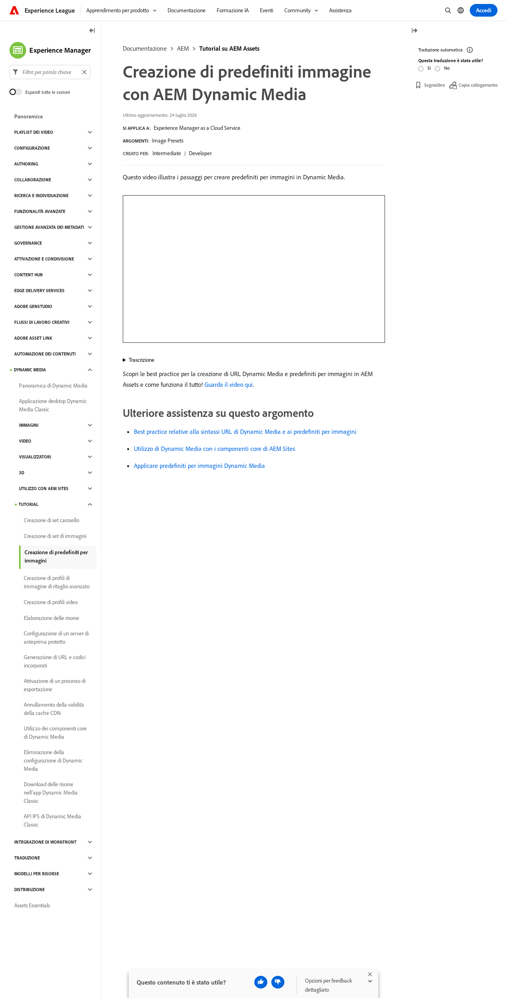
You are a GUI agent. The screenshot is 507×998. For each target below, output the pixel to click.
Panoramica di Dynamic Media (53, 385)
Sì (429, 68)
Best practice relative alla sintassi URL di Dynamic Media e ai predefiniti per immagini (245, 431)
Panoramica (28, 116)
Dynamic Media (30, 370)
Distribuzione (29, 889)
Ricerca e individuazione (41, 195)
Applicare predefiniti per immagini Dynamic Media (199, 466)
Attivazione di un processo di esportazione (55, 685)
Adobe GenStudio (33, 306)
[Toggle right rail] (414, 31)
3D (21, 472)
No (447, 68)
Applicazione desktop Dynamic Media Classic (53, 405)
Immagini (28, 425)
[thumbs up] (260, 982)
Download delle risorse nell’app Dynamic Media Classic (51, 792)
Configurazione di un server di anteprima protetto (56, 637)
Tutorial (28, 504)
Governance (28, 243)
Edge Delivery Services (39, 290)
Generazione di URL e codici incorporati (55, 661)
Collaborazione (32, 179)
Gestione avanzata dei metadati (49, 227)
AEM (183, 48)
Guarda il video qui (228, 384)
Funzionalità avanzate (39, 211)
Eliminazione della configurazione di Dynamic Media (53, 760)
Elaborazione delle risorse (51, 618)
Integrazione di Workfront (45, 842)
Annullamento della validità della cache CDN (54, 709)
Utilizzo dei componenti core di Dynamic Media (55, 732)
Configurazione (32, 148)
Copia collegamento (478, 85)
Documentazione (145, 48)
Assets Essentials (32, 905)
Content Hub (28, 275)
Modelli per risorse (36, 873)
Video (25, 441)
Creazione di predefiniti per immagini (56, 556)
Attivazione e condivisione (44, 259)
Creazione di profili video (51, 602)
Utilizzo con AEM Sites (44, 488)
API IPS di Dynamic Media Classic (52, 820)
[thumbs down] (277, 982)
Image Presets (167, 140)
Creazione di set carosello (51, 520)
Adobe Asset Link (33, 338)
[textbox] (50, 72)
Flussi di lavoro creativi (41, 322)
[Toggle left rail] (92, 31)
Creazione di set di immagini (55, 536)
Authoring (26, 164)
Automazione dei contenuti (45, 354)
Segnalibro (434, 85)
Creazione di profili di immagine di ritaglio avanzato (57, 582)
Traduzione (27, 858)
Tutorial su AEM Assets (229, 48)
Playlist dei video (33, 132)
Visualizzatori (35, 457)
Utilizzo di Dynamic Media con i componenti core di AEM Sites (214, 448)
